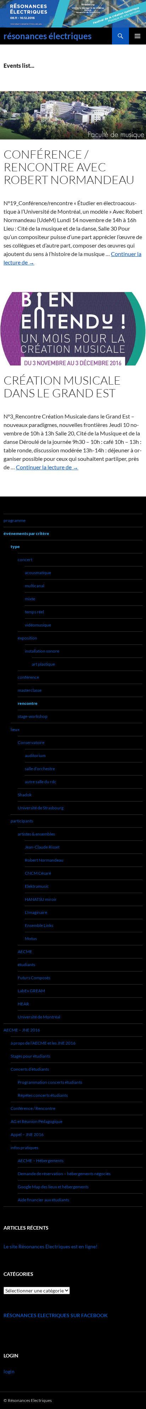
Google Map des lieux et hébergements (53, 1186)
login (9, 1371)
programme (15, 520)
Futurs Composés (34, 977)
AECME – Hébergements (40, 1160)
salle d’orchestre (40, 768)
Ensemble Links (39, 925)
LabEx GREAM (31, 990)
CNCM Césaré (38, 873)
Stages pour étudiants (30, 1056)
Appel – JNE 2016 (27, 1134)
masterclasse (29, 690)
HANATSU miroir (41, 899)
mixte (30, 598)
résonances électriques (47, 36)
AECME (25, 951)
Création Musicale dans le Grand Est (62, 386)
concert (25, 559)
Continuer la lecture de (47, 467)
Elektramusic (37, 886)
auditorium (35, 755)
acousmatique (38, 572)
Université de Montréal (39, 1016)
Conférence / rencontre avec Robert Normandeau (69, 167)
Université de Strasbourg (40, 807)
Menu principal (137, 36)
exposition (27, 638)
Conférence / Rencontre (33, 1108)
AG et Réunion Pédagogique (36, 1121)
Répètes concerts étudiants (43, 1095)
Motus (31, 938)
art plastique (43, 664)
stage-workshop (32, 716)
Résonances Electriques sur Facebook (56, 1315)
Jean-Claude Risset (42, 847)
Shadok (25, 794)
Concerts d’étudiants (30, 1069)
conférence (28, 677)
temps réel (34, 611)
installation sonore (42, 651)
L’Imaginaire (36, 912)
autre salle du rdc (40, 781)
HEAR (23, 1003)
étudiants (26, 964)
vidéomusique (38, 625)
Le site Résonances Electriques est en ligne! (50, 1246)
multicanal (34, 585)
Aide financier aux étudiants (43, 1199)
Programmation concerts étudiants (50, 1082)
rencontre (28, 703)
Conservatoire (31, 742)
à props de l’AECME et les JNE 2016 (43, 1043)
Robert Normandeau (44, 860)
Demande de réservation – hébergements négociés (64, 1173)
